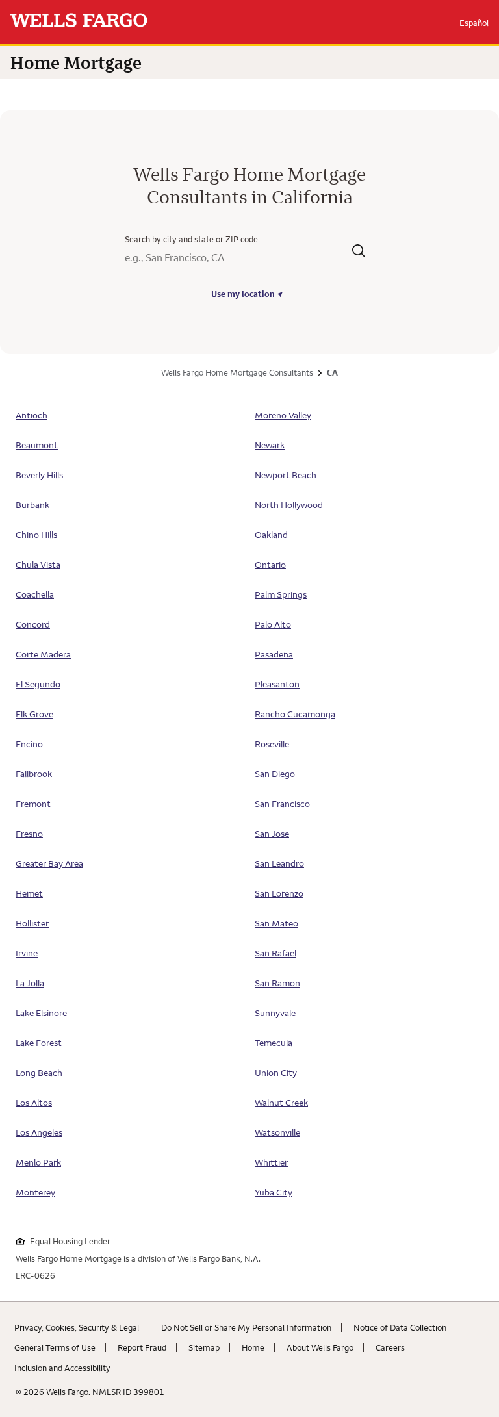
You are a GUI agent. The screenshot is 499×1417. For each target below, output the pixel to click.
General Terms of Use (55, 1347)
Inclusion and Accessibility (62, 1367)
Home (253, 1347)
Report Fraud (142, 1347)
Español (474, 23)
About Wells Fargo (320, 1347)
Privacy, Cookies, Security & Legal (76, 1327)
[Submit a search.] (359, 252)
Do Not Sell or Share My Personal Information (246, 1327)
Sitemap (204, 1347)
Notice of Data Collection (399, 1327)
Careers (390, 1347)
